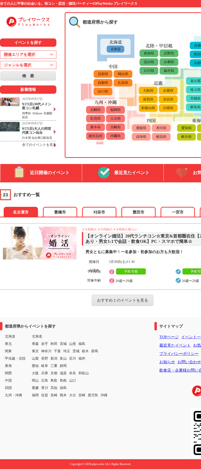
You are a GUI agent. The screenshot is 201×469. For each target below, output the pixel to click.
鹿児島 (93, 395)
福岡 (35, 395)
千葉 (57, 351)
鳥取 (53, 380)
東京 (35, 351)
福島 (81, 344)
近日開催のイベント (50, 172)
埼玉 (66, 351)
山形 (72, 344)
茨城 (76, 351)
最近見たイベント (132, 172)
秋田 (53, 344)
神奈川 (46, 351)
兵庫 (44, 373)
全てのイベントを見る (39, 145)
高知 (53, 388)
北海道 (37, 336)
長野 (44, 358)
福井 (81, 358)
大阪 (35, 373)
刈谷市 (99, 212)
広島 (44, 380)
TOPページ (169, 337)
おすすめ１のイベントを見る (122, 300)
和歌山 (83, 373)
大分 (72, 395)
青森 (35, 344)
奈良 (72, 373)
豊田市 (138, 212)
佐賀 (44, 395)
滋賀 (63, 373)
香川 (44, 388)
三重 (53, 366)
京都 (53, 373)
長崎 (53, 395)
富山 (63, 358)
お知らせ (167, 362)
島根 (63, 380)
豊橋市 (60, 212)
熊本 (63, 395)
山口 (72, 380)
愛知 (35, 366)
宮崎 (81, 395)
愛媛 (35, 388)
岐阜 (44, 366)
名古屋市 (21, 212)
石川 (72, 358)
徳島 (63, 388)
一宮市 (178, 212)
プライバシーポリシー (179, 354)
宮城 (63, 344)
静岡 (63, 366)
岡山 (35, 380)
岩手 (44, 344)
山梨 (35, 358)
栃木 (85, 351)
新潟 (53, 358)
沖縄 (103, 395)
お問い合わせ (189, 362)
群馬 (94, 351)
